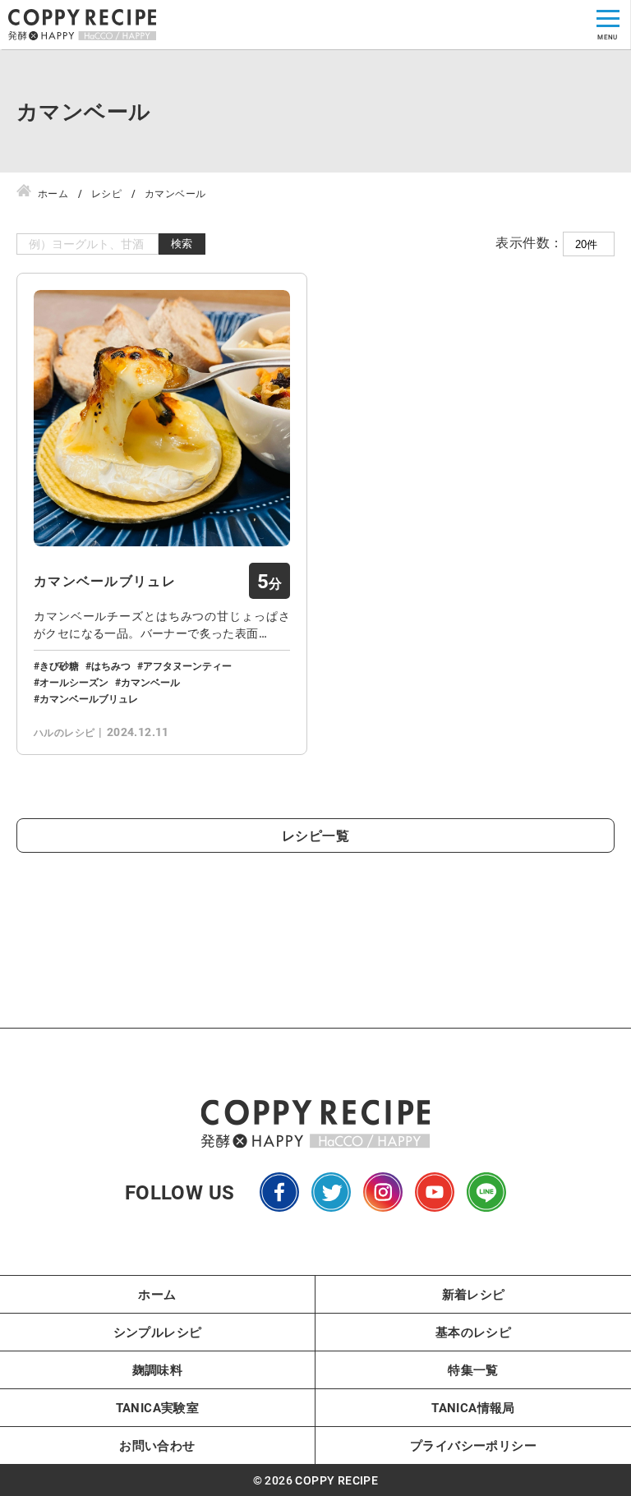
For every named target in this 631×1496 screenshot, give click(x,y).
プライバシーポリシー (473, 1445)
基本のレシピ (473, 1331)
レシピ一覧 (315, 835)
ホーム (157, 1294)
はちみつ (111, 665)
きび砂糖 (59, 665)
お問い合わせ (157, 1445)
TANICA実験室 (158, 1407)
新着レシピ (473, 1294)
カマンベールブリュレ (105, 581)
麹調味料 (157, 1369)
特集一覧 (473, 1369)
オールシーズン (73, 682)
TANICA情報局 (473, 1407)
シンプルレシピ (157, 1331)
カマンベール (150, 682)
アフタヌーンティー (187, 665)
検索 (181, 243)
